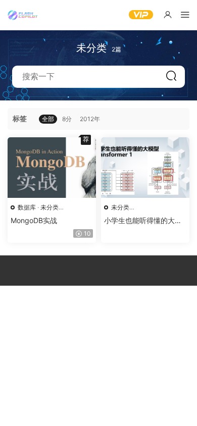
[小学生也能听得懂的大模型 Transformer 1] (145, 167)
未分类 (49, 207)
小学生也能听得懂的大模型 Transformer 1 (143, 221)
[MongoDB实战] (52, 167)
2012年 (90, 119)
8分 (67, 119)
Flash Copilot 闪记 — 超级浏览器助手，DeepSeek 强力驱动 (23, 15)
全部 (48, 119)
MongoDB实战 (34, 220)
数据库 (27, 207)
